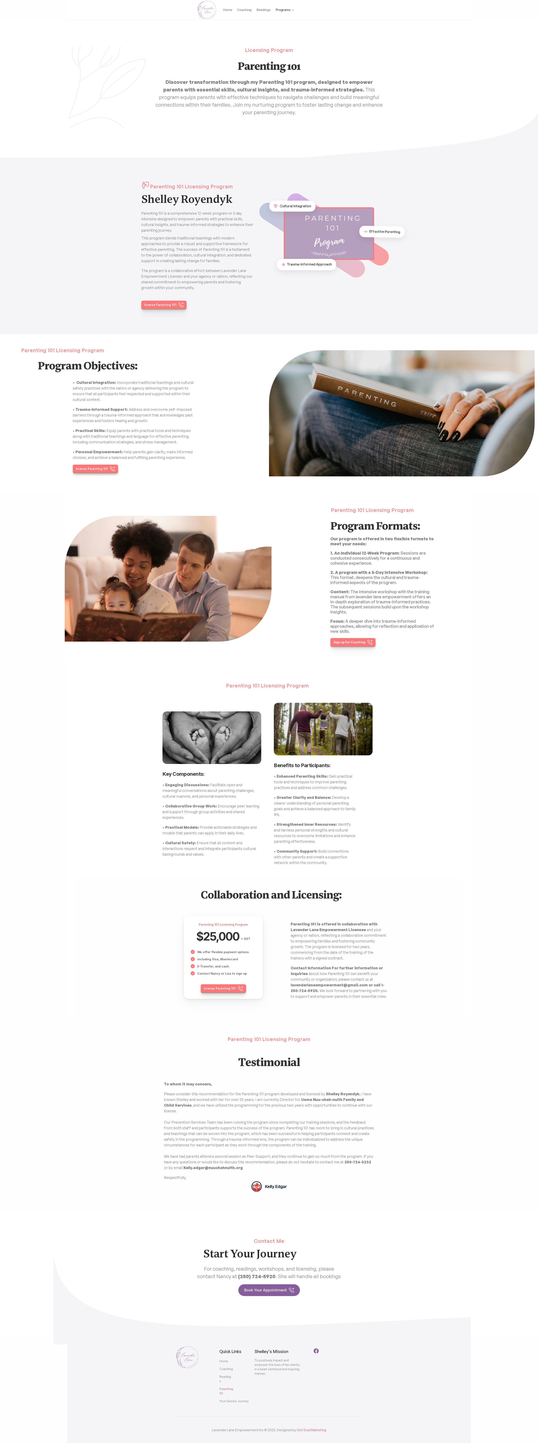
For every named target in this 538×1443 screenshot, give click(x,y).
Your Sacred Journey (234, 1401)
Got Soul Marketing (311, 1430)
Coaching (244, 10)
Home (227, 10)
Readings (264, 10)
